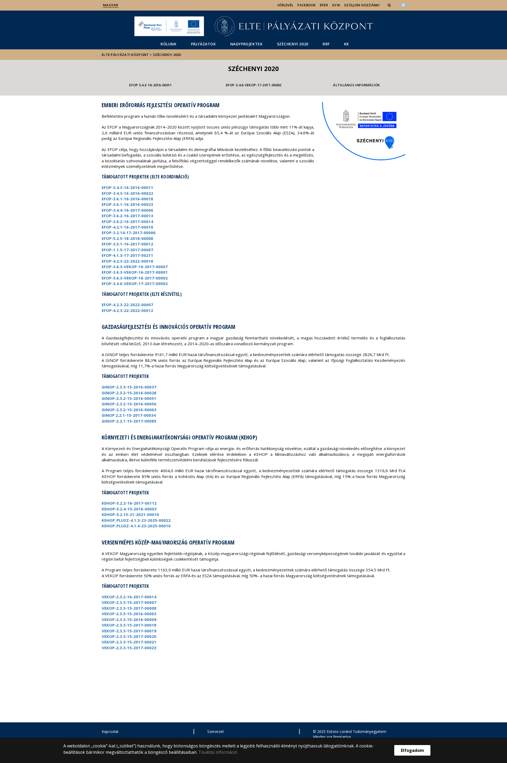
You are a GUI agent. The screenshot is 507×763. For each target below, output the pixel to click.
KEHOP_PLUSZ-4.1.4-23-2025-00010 (136, 525)
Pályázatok (203, 43)
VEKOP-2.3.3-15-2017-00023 (129, 647)
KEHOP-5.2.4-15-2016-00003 (129, 508)
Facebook (306, 5)
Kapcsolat (110, 731)
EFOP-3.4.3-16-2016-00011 (127, 187)
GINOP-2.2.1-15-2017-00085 (129, 421)
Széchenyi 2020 (292, 43)
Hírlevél (285, 5)
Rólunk (169, 43)
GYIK (336, 5)
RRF (326, 43)
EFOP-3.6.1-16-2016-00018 (127, 198)
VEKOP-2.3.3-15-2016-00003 (129, 613)
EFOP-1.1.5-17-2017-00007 (127, 249)
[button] (390, 5)
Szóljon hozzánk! (362, 5)
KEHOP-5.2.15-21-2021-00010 (130, 514)
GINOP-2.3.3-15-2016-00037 (129, 387)
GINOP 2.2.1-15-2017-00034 (129, 415)
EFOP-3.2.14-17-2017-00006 (129, 232)
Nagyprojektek (246, 43)
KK (346, 43)
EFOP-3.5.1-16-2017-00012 (127, 244)
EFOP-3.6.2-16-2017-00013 (127, 215)
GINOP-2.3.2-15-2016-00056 (129, 403)
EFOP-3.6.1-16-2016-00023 (127, 204)
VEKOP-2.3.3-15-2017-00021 (129, 641)
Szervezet (215, 731)
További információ (217, 752)
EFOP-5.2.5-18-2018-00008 (127, 238)
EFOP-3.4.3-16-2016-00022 (127, 193)
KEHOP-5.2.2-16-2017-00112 (129, 503)
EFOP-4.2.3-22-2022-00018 (127, 261)
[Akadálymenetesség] (403, 4)
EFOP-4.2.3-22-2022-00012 (127, 310)
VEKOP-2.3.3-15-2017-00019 (129, 630)
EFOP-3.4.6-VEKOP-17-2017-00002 (253, 85)
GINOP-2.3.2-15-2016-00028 (129, 392)
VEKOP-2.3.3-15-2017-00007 (129, 602)
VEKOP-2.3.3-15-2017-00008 (129, 608)
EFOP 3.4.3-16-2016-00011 (150, 85)
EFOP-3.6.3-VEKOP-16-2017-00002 (135, 278)
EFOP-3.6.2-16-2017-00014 (127, 221)
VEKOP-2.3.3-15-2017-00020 (129, 636)
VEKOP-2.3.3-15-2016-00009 (129, 619)
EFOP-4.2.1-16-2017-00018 (127, 227)
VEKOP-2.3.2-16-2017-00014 (129, 596)
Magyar (110, 5)
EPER (324, 5)
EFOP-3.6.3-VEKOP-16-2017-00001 (135, 272)
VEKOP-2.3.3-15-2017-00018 (129, 625)
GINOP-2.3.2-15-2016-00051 (129, 398)
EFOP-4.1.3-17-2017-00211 (127, 255)
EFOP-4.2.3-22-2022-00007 (127, 304)
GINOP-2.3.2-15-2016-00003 (129, 409)
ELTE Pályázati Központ (125, 54)
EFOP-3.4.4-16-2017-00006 (127, 210)
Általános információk (356, 85)
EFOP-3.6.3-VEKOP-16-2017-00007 (135, 266)
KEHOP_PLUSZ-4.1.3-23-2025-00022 (136, 520)
